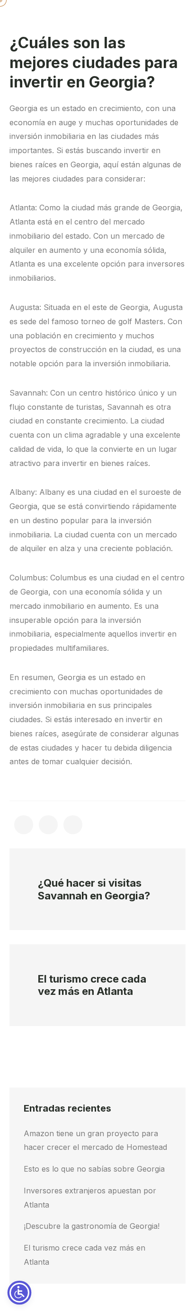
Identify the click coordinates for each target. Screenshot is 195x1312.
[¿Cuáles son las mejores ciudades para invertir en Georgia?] (23, 824)
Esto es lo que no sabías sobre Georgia (94, 1169)
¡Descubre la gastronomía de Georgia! (92, 1226)
